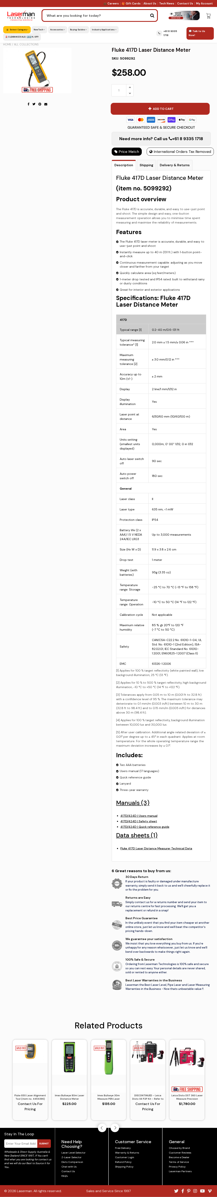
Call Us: (109, 621)
